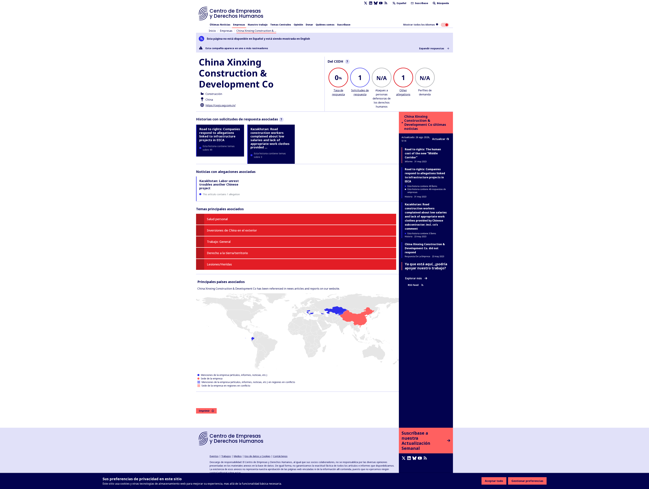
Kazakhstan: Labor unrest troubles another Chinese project (219, 184)
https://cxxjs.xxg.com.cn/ (221, 105)
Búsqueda (442, 3)
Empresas (239, 24)
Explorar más (413, 278)
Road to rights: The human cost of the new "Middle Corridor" (423, 153)
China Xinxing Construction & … (256, 31)
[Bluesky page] (376, 3)
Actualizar (438, 139)
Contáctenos (280, 456)
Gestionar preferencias (527, 481)
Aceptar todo (494, 481)
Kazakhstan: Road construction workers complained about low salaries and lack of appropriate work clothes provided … (270, 138)
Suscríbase (421, 3)
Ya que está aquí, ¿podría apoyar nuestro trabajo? (426, 266)
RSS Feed (413, 285)
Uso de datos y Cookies (257, 456)
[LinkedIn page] (371, 3)
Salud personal (217, 219)
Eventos (214, 456)
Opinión (298, 24)
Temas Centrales (280, 24)
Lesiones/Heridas (219, 264)
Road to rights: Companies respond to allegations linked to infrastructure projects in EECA (219, 134)
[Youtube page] (381, 3)
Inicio (212, 31)
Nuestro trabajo (258, 24)
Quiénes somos (325, 24)
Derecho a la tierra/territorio (227, 253)
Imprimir (204, 410)
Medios (238, 456)
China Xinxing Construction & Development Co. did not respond (425, 248)
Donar (309, 24)
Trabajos (226, 456)
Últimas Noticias (220, 24)
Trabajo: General (219, 242)
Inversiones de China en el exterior (232, 230)
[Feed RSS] (386, 3)
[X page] (366, 3)
